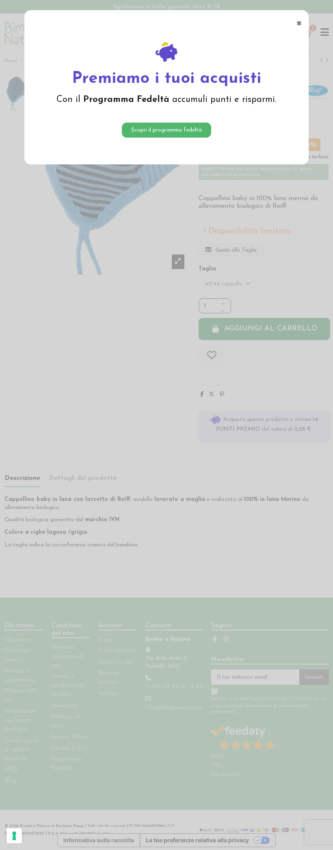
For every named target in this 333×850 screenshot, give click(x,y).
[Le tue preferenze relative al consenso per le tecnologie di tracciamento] (14, 836)
